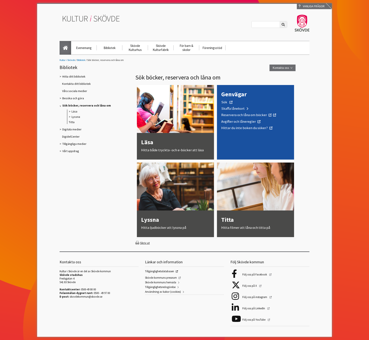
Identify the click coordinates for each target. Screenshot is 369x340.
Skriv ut (145, 243)
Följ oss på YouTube (254, 319)
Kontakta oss (281, 67)
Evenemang (84, 48)
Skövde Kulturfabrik (161, 48)
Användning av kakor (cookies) (163, 292)
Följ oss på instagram (255, 297)
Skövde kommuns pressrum (161, 277)
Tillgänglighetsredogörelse (160, 287)
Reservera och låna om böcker (244, 114)
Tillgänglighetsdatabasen (159, 271)
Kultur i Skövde (67, 60)
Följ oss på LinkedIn (254, 308)
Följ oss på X (250, 286)
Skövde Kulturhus (135, 48)
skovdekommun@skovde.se (86, 296)
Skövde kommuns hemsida (160, 282)
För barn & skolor (186, 48)
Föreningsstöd (212, 48)
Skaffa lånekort (233, 108)
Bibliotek (110, 48)
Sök (224, 102)
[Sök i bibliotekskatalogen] (273, 114)
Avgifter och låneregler (238, 121)
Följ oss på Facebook (255, 274)
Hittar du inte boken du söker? (244, 127)
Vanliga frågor (313, 6)
